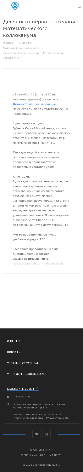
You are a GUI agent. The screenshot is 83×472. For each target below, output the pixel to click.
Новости (14, 352)
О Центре (14, 341)
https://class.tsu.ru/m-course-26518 (38, 263)
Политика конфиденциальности (42, 455)
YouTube (46, 434)
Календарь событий (23, 388)
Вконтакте (36, 434)
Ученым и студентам (23, 363)
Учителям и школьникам (26, 374)
